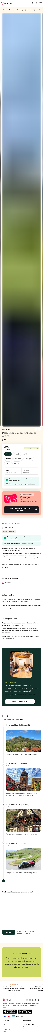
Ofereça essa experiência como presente (20, 507)
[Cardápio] (40, 3)
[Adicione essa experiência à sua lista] (39, 429)
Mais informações (14, 479)
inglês (24, 454)
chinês (28, 458)
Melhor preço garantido (30, 448)
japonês (8, 463)
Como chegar (8, 928)
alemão (32, 454)
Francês (16, 454)
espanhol (9, 458)
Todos (8, 454)
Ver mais (5, 564)
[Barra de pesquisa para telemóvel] (32, 3)
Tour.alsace (6, 429)
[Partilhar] (35, 429)
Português (19, 458)
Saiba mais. (31, 483)
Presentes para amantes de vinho (31, 1024)
